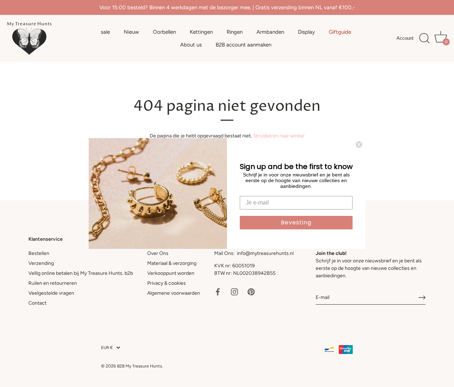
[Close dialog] (358, 144)
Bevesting (296, 222)
